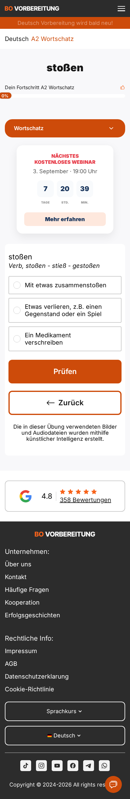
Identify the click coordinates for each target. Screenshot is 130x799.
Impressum (21, 651)
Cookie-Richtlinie (29, 689)
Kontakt (16, 577)
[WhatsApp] (104, 765)
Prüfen (65, 371)
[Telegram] (88, 765)
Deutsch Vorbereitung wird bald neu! (65, 23)
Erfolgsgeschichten (32, 615)
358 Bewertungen (85, 500)
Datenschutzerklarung (35, 676)
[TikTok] (25, 765)
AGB (11, 663)
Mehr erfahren (65, 219)
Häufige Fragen (27, 589)
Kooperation (22, 602)
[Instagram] (41, 765)
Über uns (18, 564)
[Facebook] (72, 765)
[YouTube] (57, 765)
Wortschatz (29, 128)
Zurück (71, 402)
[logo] (32, 8)
